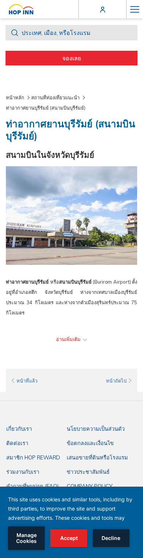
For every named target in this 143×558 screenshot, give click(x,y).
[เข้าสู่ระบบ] (103, 9)
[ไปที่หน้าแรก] (21, 9)
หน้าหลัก (15, 97)
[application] (71, 522)
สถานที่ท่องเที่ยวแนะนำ (55, 97)
